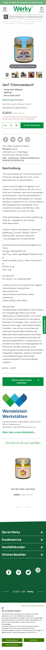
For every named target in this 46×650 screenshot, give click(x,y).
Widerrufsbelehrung (29, 158)
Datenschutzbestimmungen (33, 606)
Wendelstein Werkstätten (14, 107)
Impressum (13, 158)
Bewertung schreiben (13, 99)
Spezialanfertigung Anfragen (21, 381)
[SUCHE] (6, 17)
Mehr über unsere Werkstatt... (18, 432)
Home (4, 21)
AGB (4, 158)
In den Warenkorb (32, 125)
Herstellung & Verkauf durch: (17, 104)
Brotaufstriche (9, 23)
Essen (39, 21)
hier (36, 632)
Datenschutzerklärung (13, 160)
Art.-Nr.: (5, 368)
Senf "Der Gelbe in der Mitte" (23, 489)
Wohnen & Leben (15, 21)
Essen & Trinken (29, 21)
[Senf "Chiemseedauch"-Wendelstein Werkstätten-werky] (7, 75)
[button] (5, 139)
